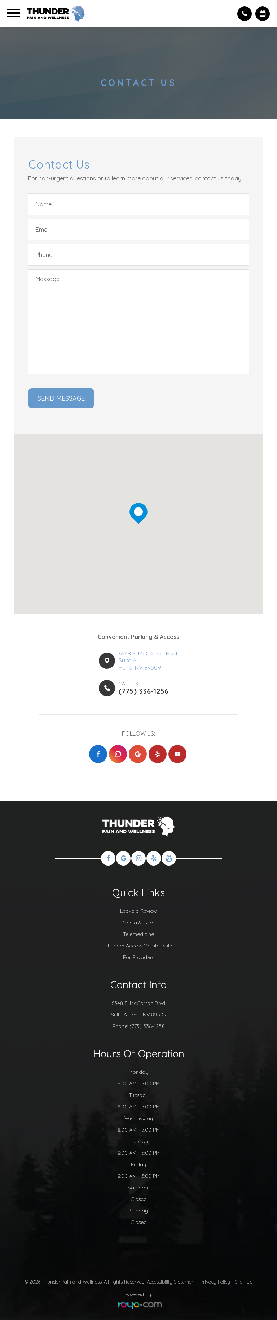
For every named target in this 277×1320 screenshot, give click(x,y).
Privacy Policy (215, 1282)
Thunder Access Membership (138, 945)
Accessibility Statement (171, 1282)
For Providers (138, 957)
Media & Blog (139, 922)
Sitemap (243, 1282)
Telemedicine (138, 934)
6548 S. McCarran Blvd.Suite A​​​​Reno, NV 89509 (148, 660)
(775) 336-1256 (146, 1026)
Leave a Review (138, 911)
